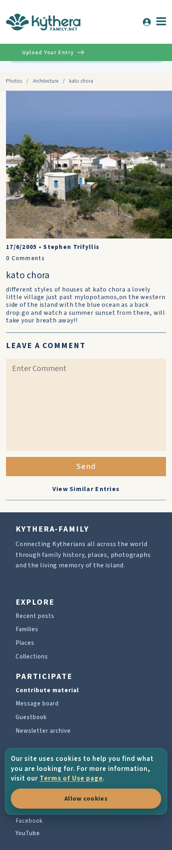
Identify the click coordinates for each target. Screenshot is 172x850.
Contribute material (47, 690)
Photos (14, 81)
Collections (32, 656)
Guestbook (31, 717)
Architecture (45, 81)
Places (25, 643)
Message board (37, 703)
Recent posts (35, 616)
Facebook (29, 821)
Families (27, 629)
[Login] (147, 22)
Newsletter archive (43, 731)
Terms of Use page (71, 778)
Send (86, 466)
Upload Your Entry (48, 52)
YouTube (28, 833)
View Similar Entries (86, 489)
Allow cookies (86, 798)
